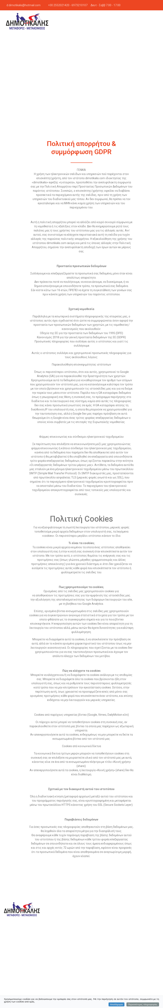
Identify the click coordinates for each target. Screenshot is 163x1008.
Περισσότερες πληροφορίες (142, 1004)
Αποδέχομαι (116, 1004)
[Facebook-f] (158, 5)
